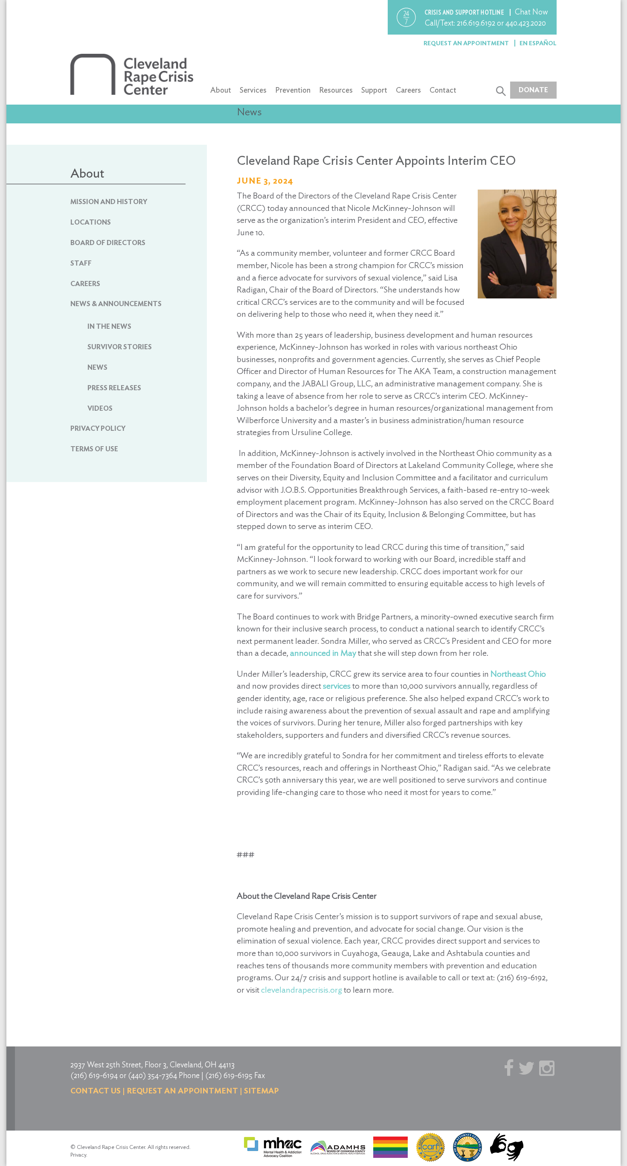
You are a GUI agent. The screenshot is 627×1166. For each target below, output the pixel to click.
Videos (100, 408)
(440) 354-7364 (152, 1075)
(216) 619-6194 (94, 1075)
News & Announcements (116, 304)
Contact (443, 89)
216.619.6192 (476, 22)
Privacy (78, 1154)
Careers (408, 89)
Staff (81, 263)
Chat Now (531, 11)
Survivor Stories (119, 347)
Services (253, 89)
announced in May (323, 653)
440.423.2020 (525, 22)
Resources (336, 89)
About (220, 89)
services (337, 686)
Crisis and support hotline (465, 12)
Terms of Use (94, 449)
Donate (533, 90)
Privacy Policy (97, 428)
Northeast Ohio (518, 674)
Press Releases (114, 388)
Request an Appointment (467, 43)
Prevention (293, 89)
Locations (90, 222)
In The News (109, 326)
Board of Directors (107, 243)
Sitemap (261, 1090)
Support (374, 89)
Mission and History (108, 202)
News (97, 367)
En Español (538, 43)
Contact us (95, 1090)
